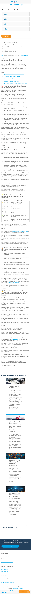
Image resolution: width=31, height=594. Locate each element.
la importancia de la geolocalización (20, 231)
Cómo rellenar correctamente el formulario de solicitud (16, 83)
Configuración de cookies (7, 562)
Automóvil (5, 55)
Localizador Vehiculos (6, 530)
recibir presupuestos (15, 339)
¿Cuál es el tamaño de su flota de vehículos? (14, 74)
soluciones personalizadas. (13, 282)
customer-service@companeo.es (8, 582)
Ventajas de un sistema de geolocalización (13, 78)
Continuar (5, 36)
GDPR (2, 558)
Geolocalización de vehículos (13, 55)
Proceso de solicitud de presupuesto (12, 81)
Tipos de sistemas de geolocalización (12, 76)
